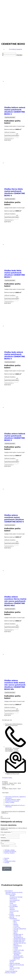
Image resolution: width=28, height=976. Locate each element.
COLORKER (13, 905)
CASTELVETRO (14, 911)
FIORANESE (13, 918)
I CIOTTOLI (17, 927)
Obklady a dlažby (9, 850)
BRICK (15, 933)
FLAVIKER (12, 960)
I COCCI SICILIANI (19, 950)
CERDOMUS (13, 898)
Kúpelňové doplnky (10, 851)
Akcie (6, 859)
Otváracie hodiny (7, 777)
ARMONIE (13, 902)
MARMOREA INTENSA (17, 953)
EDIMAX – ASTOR (15, 915)
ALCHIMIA (17, 920)
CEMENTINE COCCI (19, 940)
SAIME (11, 966)
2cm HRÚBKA (13, 906)
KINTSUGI (17, 951)
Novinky (6, 858)
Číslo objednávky (6, 832)
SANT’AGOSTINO (15, 968)
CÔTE (15, 923)
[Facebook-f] (3, 32)
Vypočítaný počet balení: (11, 135)
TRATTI (16, 931)
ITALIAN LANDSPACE (20, 929)
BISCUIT (16, 944)
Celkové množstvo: (10, 132)
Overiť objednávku (5, 840)
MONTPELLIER (18, 956)
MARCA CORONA (15, 963)
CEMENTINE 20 (18, 934)
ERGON (11, 917)
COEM (11, 912)
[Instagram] (7, 32)
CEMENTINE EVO (19, 941)
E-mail (3, 835)
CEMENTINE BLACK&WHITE (18, 936)
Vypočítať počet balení (10, 117)
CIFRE (11, 903)
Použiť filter (19, 55)
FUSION (16, 926)
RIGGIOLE (17, 959)
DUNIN (11, 914)
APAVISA (12, 909)
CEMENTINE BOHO (19, 939)
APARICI (12, 908)
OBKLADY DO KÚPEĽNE (16, 965)
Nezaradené (9, 891)
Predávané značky (9, 861)
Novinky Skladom (9, 853)
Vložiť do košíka (8, 138)
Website (3, 837)
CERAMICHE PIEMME (16, 897)
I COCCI (16, 949)
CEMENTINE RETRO (20, 943)
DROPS (16, 924)
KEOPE (12, 962)
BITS (15, 921)
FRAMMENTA (18, 946)
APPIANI (12, 895)
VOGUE (12, 969)
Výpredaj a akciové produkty (13, 892)
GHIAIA (16, 947)
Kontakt (6, 862)
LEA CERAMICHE (15, 900)
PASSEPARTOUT (19, 957)
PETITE (16, 930)
